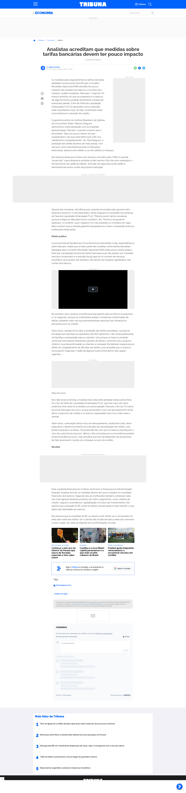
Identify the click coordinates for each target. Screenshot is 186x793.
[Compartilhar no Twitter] (143, 68)
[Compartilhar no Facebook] (139, 68)
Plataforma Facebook (96, 604)
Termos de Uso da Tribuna (79, 604)
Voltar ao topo (61, 594)
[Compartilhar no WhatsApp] (135, 68)
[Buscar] (152, 13)
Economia (44, 13)
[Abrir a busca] (150, 4)
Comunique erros (63, 585)
